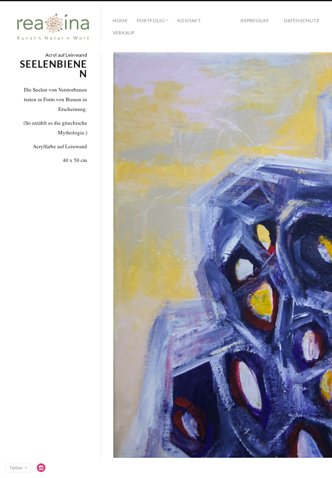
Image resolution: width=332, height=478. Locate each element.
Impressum (254, 20)
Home (120, 20)
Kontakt (189, 20)
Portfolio (151, 20)
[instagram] (41, 467)
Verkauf (124, 33)
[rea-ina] (53, 27)
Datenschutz (301, 20)
